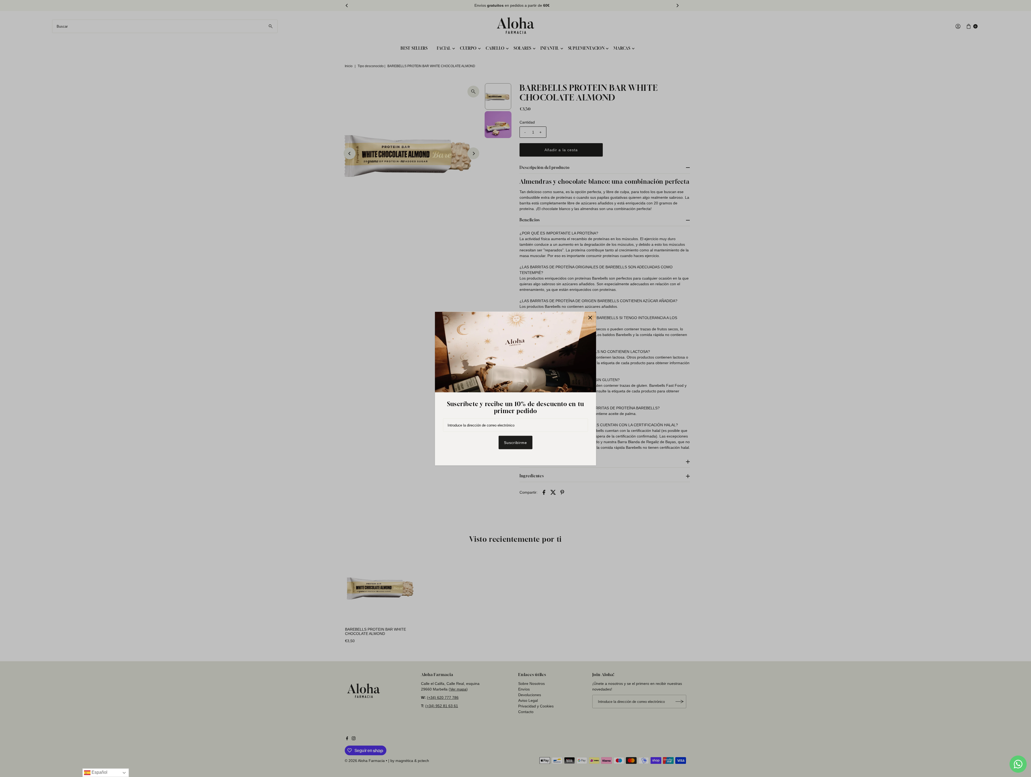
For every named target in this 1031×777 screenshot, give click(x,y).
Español (98, 772)
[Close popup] (590, 317)
